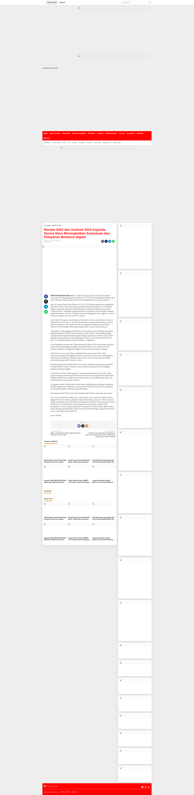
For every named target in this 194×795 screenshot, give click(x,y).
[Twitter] (82, 426)
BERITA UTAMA (48, 242)
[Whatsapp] (113, 241)
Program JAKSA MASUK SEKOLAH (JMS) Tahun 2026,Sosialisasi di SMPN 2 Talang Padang (55, 481)
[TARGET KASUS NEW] (50, 68)
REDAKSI (75, 792)
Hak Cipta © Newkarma (51, 792)
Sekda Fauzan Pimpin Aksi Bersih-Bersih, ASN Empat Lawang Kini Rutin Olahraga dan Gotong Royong (79, 461)
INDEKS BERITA (65, 792)
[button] (150, 2)
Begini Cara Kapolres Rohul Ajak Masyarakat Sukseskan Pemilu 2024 (65, 433)
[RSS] (86, 426)
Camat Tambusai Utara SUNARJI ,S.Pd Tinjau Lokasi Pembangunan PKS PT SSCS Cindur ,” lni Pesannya (79, 481)
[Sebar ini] (102, 241)
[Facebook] (79, 426)
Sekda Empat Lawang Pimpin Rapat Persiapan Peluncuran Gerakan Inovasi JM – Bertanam (55, 461)
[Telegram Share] (109, 241)
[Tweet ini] (106, 241)
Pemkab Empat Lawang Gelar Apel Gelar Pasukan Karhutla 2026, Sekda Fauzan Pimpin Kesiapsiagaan (103, 461)
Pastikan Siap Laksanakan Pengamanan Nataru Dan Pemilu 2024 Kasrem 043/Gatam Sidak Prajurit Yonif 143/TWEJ (100, 434)
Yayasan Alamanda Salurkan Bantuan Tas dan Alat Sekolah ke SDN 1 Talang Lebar (102, 481)
